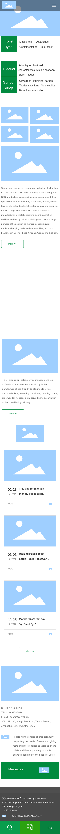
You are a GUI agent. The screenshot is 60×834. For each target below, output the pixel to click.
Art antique (42, 41)
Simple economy (46, 70)
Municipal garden (43, 81)
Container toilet (28, 47)
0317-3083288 (16, 708)
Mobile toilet (26, 41)
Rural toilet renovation (31, 90)
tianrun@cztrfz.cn (19, 716)
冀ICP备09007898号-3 (13, 798)
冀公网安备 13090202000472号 (27, 816)
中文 (50, 827)
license (13, 810)
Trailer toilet (45, 47)
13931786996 (15, 712)
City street (25, 81)
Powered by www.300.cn (35, 798)
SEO (6, 810)
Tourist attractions (29, 85)
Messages (15, 769)
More (10, 503)
